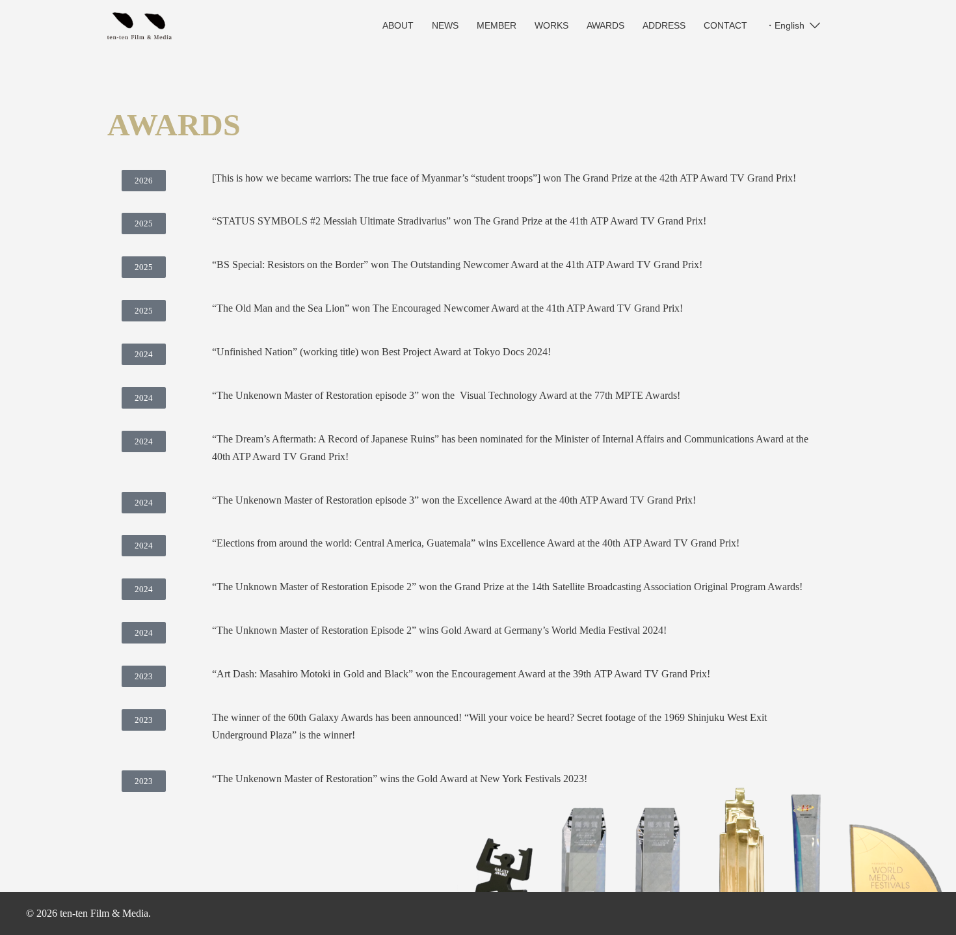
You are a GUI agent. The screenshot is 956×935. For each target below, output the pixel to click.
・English (784, 25)
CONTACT (725, 25)
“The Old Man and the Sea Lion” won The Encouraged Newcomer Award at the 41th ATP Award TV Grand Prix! (447, 308)
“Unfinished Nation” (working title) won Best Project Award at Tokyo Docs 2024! (381, 351)
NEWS (445, 25)
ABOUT (398, 25)
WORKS (551, 25)
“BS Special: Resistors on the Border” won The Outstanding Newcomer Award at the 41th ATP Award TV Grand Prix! (457, 264)
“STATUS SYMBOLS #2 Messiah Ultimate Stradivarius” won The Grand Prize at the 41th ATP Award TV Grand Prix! (459, 220)
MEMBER (496, 25)
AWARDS (605, 25)
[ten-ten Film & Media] (139, 25)
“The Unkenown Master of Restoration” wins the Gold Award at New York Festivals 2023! (399, 778)
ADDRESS (664, 25)
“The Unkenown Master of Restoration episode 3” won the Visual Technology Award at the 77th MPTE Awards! (446, 395)
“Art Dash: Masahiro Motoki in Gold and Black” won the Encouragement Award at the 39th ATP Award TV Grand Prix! (461, 673)
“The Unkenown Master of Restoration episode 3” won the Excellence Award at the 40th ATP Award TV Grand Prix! (454, 500)
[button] (144, 180)
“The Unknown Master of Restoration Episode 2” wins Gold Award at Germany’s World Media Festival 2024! (439, 630)
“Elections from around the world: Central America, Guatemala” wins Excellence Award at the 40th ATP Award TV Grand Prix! (475, 543)
